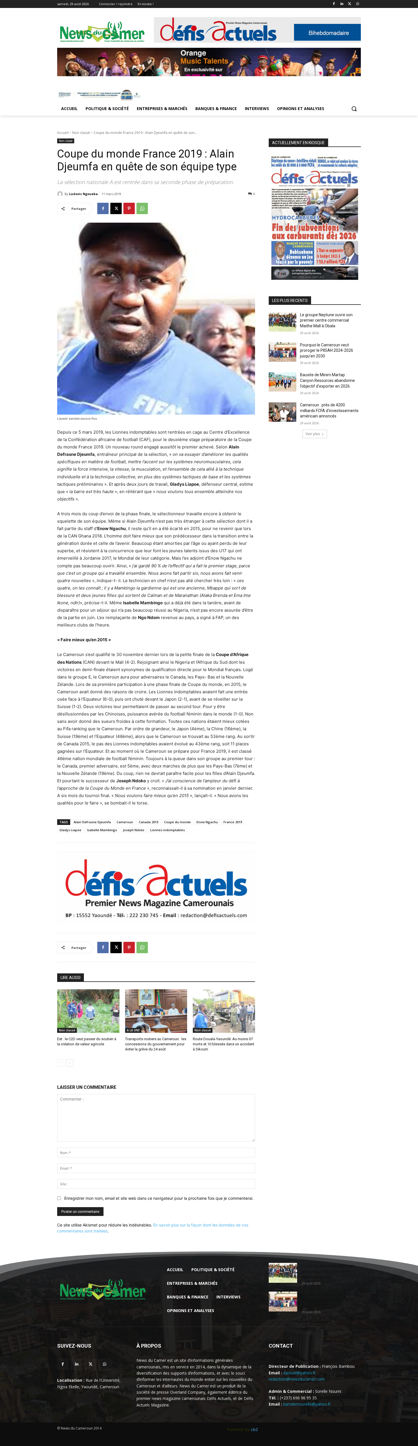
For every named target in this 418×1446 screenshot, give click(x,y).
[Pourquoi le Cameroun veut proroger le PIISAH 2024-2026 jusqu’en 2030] (282, 352)
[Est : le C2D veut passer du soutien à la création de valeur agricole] (88, 1011)
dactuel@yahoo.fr (299, 1372)
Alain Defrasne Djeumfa (92, 822)
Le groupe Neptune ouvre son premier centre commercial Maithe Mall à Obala (326, 320)
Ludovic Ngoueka (83, 194)
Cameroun (125, 822)
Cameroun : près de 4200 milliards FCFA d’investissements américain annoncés (329, 410)
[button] (354, 108)
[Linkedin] (342, 4)
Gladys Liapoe (70, 830)
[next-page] (69, 1063)
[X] (349, 4)
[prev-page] (60, 1063)
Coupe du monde (177, 822)
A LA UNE (133, 1030)
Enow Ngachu (207, 822)
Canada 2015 (148, 822)
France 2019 (233, 822)
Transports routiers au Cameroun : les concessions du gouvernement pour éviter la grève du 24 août (155, 1044)
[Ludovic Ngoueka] (61, 194)
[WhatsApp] (357, 4)
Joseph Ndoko (133, 830)
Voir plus (313, 433)
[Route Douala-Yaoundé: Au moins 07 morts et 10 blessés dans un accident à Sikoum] (224, 1011)
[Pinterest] (129, 208)
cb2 (254, 1429)
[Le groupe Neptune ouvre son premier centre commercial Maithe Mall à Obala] (282, 322)
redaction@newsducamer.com (297, 1379)
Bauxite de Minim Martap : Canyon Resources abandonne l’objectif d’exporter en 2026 (327, 380)
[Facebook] (334, 4)
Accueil (63, 132)
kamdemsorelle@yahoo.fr (307, 1404)
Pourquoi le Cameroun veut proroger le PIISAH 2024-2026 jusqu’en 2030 (326, 350)
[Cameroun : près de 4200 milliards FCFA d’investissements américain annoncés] (282, 412)
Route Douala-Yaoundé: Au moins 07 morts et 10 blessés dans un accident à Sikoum (223, 1044)
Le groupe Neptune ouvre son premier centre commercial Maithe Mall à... (328, 1271)
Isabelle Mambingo (102, 830)
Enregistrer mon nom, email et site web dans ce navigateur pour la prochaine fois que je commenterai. (158, 1198)
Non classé (81, 132)
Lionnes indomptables (167, 830)
